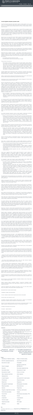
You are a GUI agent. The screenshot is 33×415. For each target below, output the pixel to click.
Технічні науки (5, 399)
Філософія (19, 401)
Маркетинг (4, 382)
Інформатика (5, 376)
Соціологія (4, 397)
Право (18, 391)
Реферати (24, 408)
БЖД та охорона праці (22, 358)
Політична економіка (6, 391)
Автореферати (3, 408)
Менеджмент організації (7, 383)
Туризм (18, 399)
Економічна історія (21, 370)
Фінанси (3, 403)
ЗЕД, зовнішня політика (7, 374)
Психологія (4, 393)
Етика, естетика (20, 372)
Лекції (19, 408)
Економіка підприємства (22, 368)
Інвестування (20, 374)
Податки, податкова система (8, 389)
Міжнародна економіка (22, 383)
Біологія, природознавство (8, 360)
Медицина (19, 382)
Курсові (16, 408)
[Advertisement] (16, 13)
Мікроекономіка (5, 385)
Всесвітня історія (6, 362)
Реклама (4, 395)
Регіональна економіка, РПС (23, 393)
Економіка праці (5, 370)
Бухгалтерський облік (22, 360)
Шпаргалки (3, 410)
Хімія (18, 403)
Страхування (20, 397)
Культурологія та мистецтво (23, 378)
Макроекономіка (20, 380)
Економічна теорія (6, 372)
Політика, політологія (21, 389)
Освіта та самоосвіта (12, 1)
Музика (3, 387)
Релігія (18, 395)
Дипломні (8, 408)
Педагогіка (19, 387)
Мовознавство (20, 385)
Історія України (5, 378)
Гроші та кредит (5, 366)
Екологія (4, 368)
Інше (18, 376)
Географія (19, 362)
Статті (28, 408)
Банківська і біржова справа (8, 358)
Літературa (4, 380)
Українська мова (5, 401)
